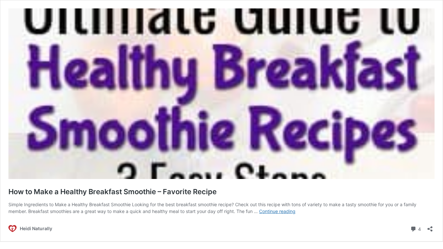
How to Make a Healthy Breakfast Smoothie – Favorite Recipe (112, 191)
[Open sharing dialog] (430, 227)
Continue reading (277, 211)
